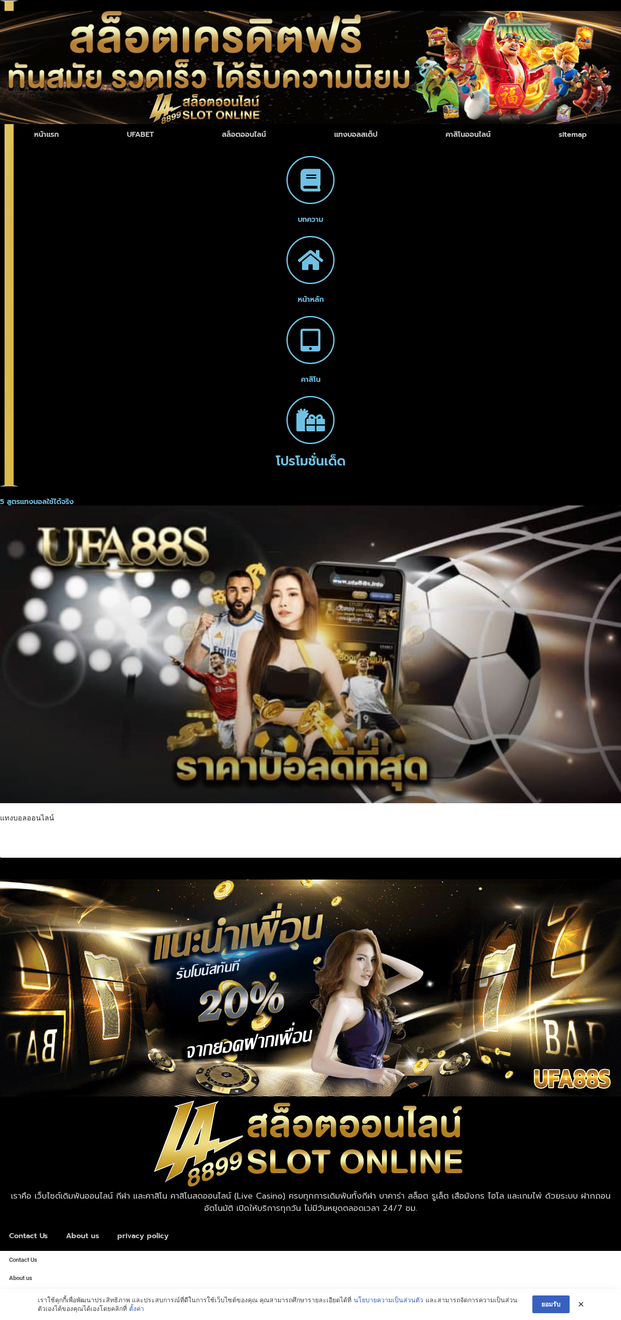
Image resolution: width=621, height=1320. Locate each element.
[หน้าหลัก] (310, 260)
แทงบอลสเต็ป (355, 134)
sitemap (573, 134)
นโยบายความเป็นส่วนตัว (388, 1300)
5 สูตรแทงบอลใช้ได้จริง (62, 839)
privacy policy (143, 1235)
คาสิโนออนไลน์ (468, 134)
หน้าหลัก (311, 299)
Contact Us (28, 1235)
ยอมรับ (551, 1304)
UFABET (140, 134)
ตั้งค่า (136, 1308)
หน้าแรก (46, 134)
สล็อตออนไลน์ (244, 134)
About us (82, 1235)
